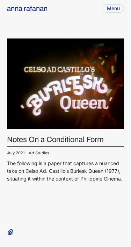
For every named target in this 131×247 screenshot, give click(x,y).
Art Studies (39, 152)
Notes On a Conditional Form (55, 139)
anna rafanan (27, 8)
